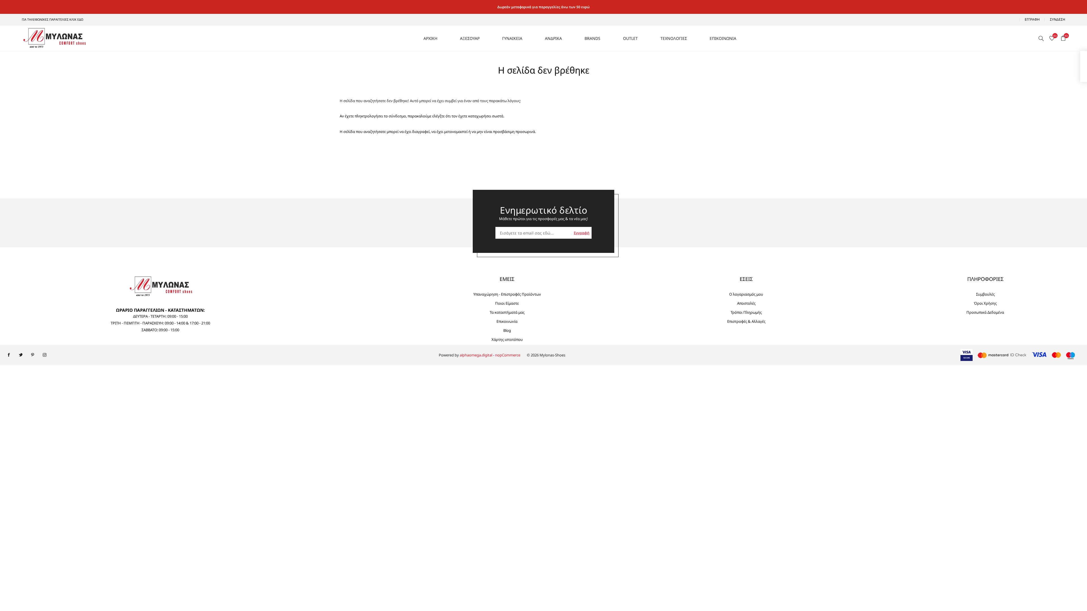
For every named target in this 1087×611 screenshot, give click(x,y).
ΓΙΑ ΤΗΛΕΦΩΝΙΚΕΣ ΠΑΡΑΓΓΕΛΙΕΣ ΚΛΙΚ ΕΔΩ (52, 19)
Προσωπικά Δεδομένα (985, 312)
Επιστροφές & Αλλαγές (746, 321)
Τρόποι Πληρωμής (746, 312)
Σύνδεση (1057, 19)
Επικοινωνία (507, 321)
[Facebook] (8, 355)
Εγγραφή (1032, 19)
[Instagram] (44, 355)
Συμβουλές (985, 294)
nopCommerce (507, 355)
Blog (507, 330)
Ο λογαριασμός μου (746, 294)
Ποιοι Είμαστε (507, 303)
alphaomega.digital (476, 355)
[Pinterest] (32, 355)
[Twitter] (20, 355)
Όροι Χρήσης (985, 303)
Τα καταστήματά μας (507, 312)
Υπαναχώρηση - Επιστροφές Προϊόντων (507, 294)
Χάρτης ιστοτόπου (507, 339)
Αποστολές (746, 303)
